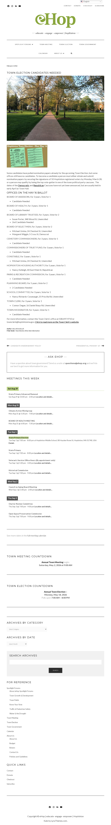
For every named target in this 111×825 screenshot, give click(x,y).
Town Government (87, 44)
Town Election (66, 44)
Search (55, 670)
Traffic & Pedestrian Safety (19, 709)
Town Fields (14, 700)
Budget (12, 743)
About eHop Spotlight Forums (21, 691)
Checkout (87, 6)
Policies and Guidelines (18, 757)
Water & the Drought (17, 713)
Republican (38, 185)
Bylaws (12, 748)
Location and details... (44, 397)
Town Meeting (46, 44)
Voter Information (34, 331)
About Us (58, 53)
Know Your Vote (15, 704)
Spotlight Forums (23, 44)
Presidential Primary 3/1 (88, 346)
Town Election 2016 (22, 331)
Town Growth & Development (21, 696)
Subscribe (99, 6)
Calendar (43, 53)
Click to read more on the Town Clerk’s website (57, 322)
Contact (67, 6)
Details (11, 443)
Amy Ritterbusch (18, 329)
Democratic (23, 185)
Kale (46, 820)
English (86, 2)
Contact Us (13, 752)
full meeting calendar (36, 535)
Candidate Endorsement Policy (26, 346)
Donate (77, 6)
